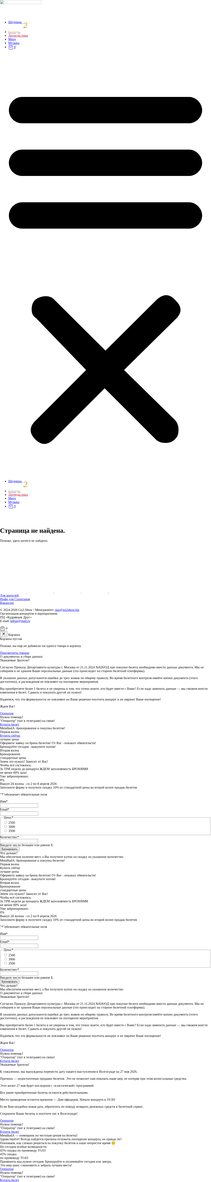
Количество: (9, 837)
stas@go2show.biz (67, 610)
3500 (11, 831)
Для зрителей (9, 595)
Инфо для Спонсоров (15, 599)
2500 (11, 822)
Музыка (13, 43)
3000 (11, 826)
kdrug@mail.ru (20, 621)
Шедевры (17, 22)
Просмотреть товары (14, 653)
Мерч (12, 39)
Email (4, 809)
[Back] (3, 634)
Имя (4, 801)
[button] (105, 264)
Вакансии (7, 603)
